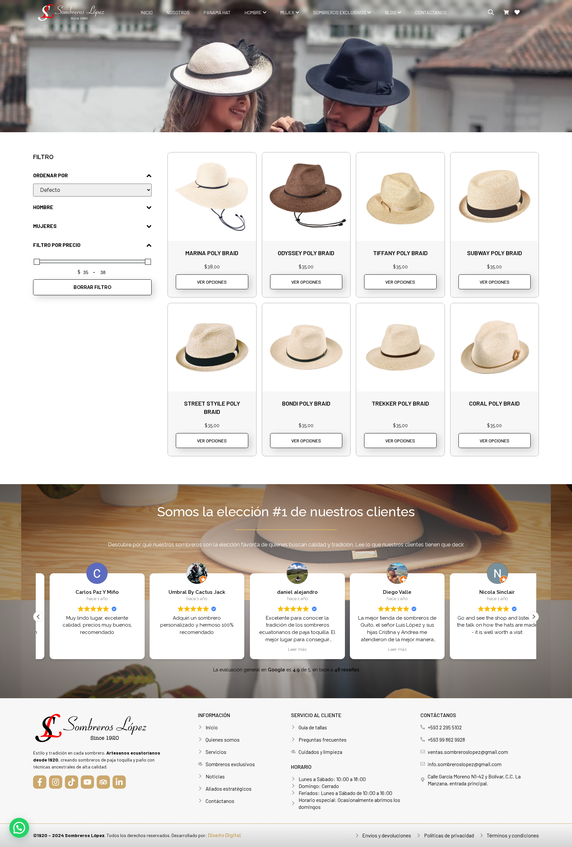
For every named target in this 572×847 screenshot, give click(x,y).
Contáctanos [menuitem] (431, 12)
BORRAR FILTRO (92, 287)
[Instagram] (55, 782)
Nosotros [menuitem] (178, 12)
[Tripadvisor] (103, 782)
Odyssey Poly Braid (306, 252)
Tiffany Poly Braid (400, 252)
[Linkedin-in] (119, 782)
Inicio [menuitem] (147, 12)
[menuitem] (255, 12)
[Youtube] (87, 782)
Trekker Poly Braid (400, 403)
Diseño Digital (224, 835)
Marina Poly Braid (211, 252)
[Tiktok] (71, 782)
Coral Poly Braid (494, 403)
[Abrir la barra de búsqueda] (491, 12)
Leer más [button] (286, 649)
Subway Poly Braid (494, 252)
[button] (534, 617)
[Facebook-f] (39, 782)
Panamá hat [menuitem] (217, 12)
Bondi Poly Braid (306, 403)
